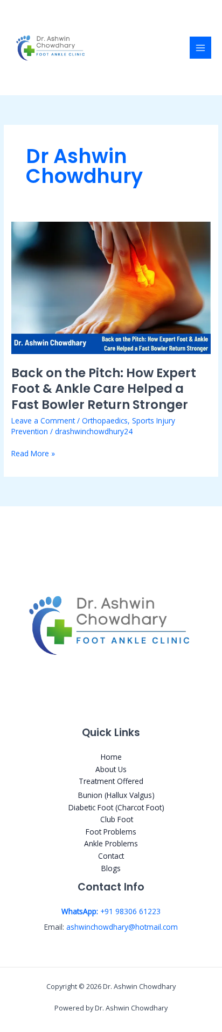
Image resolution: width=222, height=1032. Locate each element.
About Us (111, 769)
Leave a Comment (43, 420)
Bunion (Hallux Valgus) (116, 795)
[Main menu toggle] (201, 48)
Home (111, 757)
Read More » (33, 453)
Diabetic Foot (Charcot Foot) (116, 807)
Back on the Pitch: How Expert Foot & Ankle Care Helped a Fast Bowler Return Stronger (103, 388)
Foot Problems (111, 831)
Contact (111, 856)
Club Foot (116, 819)
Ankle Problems (111, 843)
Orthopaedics (105, 420)
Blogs (111, 868)
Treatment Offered (111, 781)
